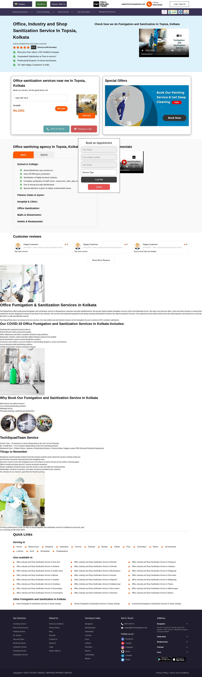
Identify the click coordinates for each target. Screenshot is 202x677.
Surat (32, 551)
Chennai (78, 547)
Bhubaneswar (33, 547)
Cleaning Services (20, 12)
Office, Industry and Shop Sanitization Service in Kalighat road (97, 584)
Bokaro (155, 547)
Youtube (128, 643)
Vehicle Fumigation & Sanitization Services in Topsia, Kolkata (97, 604)
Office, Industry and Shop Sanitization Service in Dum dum (38, 562)
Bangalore (49, 547)
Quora (127, 651)
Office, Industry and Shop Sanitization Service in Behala (37, 575)
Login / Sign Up (179, 4)
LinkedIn (128, 655)
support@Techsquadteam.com (135, 628)
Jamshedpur (141, 547)
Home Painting (43, 12)
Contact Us (53, 639)
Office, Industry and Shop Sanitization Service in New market (96, 588)
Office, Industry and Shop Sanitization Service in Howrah (95, 575)
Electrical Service (19, 643)
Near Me (52, 635)
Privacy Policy (54, 628)
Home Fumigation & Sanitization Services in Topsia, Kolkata (38, 604)
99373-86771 (129, 624)
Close (99, 187)
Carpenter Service (20, 647)
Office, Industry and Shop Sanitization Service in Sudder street (39, 571)
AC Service (17, 635)
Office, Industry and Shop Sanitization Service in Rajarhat (95, 580)
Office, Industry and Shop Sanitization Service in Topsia (152, 584)
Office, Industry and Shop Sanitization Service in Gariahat (37, 566)
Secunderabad (170, 547)
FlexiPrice (41, 4)
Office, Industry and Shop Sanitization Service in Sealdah (37, 580)
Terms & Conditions (56, 624)
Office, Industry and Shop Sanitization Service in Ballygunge (154, 580)
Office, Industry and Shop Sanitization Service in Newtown (95, 593)
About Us (52, 643)
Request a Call (84, 129)
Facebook (129, 639)
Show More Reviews (101, 260)
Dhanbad (91, 547)
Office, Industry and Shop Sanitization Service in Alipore (152, 593)
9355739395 (157, 5)
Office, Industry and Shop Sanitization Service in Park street (154, 575)
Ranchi (19, 547)
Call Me (99, 179)
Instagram (129, 647)
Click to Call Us (57, 129)
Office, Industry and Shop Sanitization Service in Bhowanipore (97, 571)
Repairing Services (107, 12)
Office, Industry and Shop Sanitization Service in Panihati (95, 562)
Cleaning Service (19, 624)
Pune (128, 547)
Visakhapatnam (62, 551)
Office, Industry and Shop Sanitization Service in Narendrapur (39, 588)
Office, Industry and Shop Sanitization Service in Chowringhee (39, 593)
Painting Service (19, 632)
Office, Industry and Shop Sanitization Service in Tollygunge (154, 571)
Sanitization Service (20, 655)
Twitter (127, 660)
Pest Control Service (20, 628)
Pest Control (63, 12)
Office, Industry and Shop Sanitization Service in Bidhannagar (155, 588)
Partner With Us (58, 4)
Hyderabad (64, 547)
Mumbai (105, 547)
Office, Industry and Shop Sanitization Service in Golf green (154, 562)
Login (51, 647)
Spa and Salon (84, 12)
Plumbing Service (19, 651)
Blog (50, 632)
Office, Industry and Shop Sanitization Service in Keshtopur (38, 584)
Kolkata (117, 547)
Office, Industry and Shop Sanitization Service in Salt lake (95, 566)
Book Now (87, 116)
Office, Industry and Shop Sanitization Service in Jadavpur (153, 566)
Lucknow (19, 551)
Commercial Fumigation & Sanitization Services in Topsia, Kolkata (156, 604)
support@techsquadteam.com (133, 4)
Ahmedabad (45, 551)
